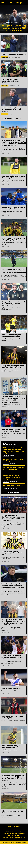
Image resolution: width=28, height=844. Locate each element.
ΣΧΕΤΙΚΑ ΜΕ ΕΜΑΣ (20, 837)
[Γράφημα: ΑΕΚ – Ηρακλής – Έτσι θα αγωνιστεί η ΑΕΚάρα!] (14, 418)
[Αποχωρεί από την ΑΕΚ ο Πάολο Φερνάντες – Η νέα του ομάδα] (14, 165)
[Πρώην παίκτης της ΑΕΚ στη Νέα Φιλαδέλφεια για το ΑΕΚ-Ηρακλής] (14, 291)
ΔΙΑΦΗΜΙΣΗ (18, 832)
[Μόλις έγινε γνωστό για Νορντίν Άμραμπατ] (14, 735)
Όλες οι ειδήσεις (14, 492)
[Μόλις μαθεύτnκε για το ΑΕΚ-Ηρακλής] (14, 800)
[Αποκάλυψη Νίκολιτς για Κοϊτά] (14, 43)
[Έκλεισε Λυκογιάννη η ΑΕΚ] (14, 677)
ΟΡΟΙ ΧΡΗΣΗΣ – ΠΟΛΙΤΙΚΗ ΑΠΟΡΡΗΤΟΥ (14, 833)
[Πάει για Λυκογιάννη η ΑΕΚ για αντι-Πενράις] (14, 705)
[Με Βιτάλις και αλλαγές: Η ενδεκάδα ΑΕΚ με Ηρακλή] (14, 324)
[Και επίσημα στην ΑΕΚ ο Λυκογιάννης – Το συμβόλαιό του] (14, 540)
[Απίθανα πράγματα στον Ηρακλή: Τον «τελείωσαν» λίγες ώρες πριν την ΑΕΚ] (14, 386)
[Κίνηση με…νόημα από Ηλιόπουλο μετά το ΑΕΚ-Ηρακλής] (14, 68)
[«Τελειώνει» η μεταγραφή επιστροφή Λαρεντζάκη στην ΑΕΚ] (14, 645)
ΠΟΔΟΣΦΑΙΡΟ (5, 57)
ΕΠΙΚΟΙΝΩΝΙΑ (10, 832)
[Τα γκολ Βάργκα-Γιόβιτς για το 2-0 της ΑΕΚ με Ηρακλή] (14, 227)
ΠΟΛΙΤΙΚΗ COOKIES (8, 837)
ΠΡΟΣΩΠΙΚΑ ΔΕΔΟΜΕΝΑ (14, 835)
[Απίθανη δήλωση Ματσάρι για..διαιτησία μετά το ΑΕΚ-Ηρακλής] (14, 97)
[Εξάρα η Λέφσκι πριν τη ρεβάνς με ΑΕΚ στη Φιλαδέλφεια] (14, 196)
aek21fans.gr (14, 826)
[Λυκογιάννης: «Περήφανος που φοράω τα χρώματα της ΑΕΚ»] (14, 355)
